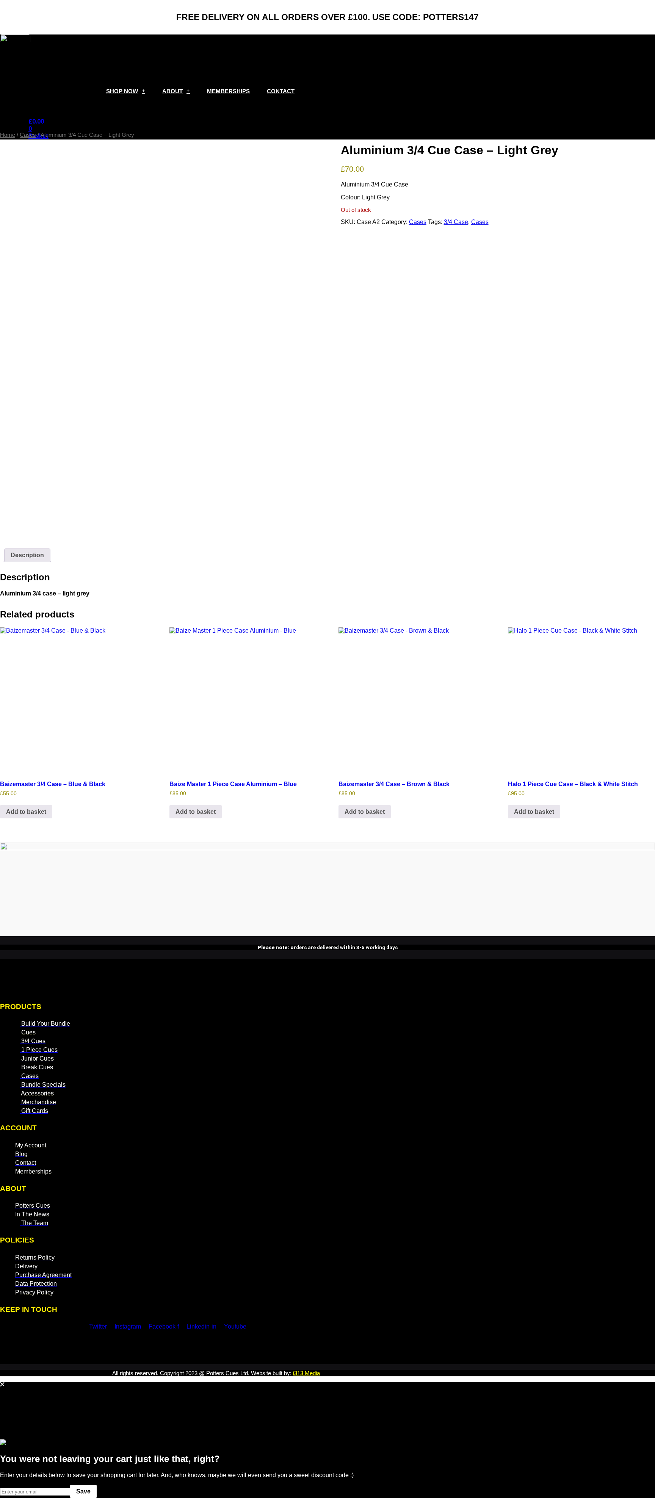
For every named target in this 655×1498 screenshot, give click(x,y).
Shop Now (122, 91)
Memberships (228, 91)
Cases (28, 135)
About (172, 91)
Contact (281, 91)
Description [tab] (27, 555)
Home (7, 135)
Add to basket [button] (26, 812)
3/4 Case (456, 222)
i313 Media (306, 1373)
